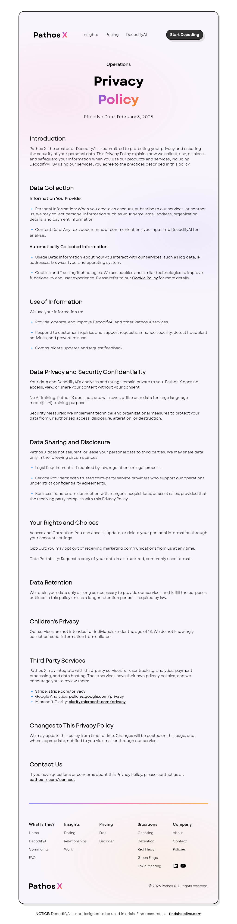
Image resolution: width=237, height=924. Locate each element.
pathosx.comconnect (52, 779)
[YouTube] (183, 866)
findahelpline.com (185, 913)
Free (102, 833)
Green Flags (148, 857)
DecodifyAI (136, 34)
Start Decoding (184, 34)
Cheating (145, 833)
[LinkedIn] (175, 866)
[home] (50, 35)
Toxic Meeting (149, 866)
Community (39, 849)
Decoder (106, 841)
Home (34, 833)
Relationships (75, 841)
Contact (180, 841)
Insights (90, 34)
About (178, 833)
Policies (179, 849)
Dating (69, 833)
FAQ (32, 857)
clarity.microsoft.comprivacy (97, 701)
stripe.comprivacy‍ (67, 691)
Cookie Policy (145, 278)
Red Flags (146, 849)
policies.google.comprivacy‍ (96, 696)
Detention (146, 841)
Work (68, 849)
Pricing (112, 34)
